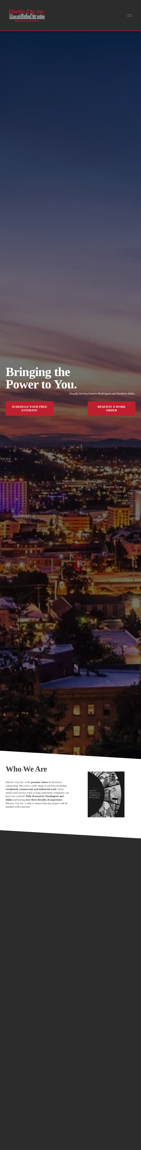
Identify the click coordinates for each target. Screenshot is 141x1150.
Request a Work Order (111, 408)
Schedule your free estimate (29, 408)
